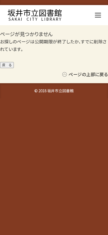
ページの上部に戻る (88, 74)
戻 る (7, 65)
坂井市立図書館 (35, 12)
